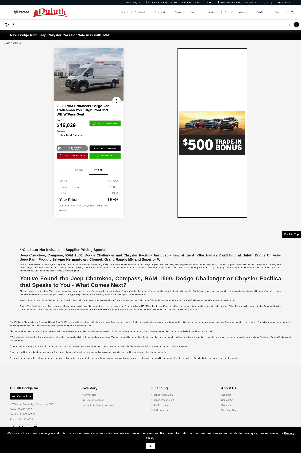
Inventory (89, 388)
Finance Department (162, 399)
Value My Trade (160, 405)
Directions (226, 405)
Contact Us (24, 396)
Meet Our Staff (229, 410)
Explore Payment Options (105, 148)
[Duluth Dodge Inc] (40, 11)
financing (187, 291)
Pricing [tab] (98, 169)
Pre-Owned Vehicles (93, 399)
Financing (159, 388)
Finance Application (162, 394)
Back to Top (291, 234)
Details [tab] (79, 169)
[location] (218, 2)
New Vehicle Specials (54, 309)
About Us (228, 388)
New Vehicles (89, 394)
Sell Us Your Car (160, 410)
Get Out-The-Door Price (107, 123)
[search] (292, 13)
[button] (116, 101)
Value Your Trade (108, 156)
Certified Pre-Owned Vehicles (98, 405)
